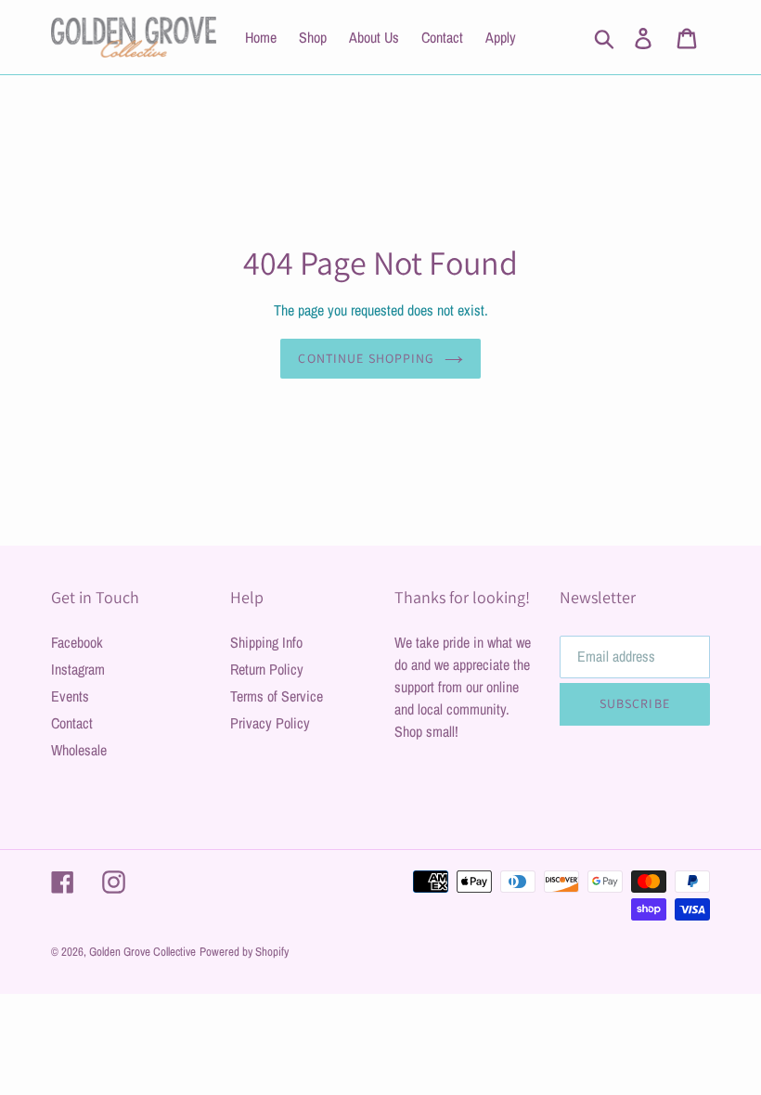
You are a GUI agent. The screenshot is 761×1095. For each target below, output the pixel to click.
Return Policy (266, 669)
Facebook (77, 642)
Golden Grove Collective (142, 952)
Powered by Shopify (244, 952)
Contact (72, 723)
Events (70, 696)
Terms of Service (276, 696)
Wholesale (79, 750)
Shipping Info (266, 642)
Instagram (78, 669)
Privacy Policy (270, 723)
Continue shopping (366, 358)
